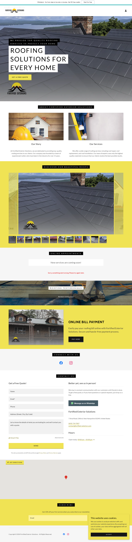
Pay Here (76, 339)
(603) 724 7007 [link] (73, 423)
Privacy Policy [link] (43, 453)
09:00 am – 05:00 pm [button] (85, 440)
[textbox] (36, 391)
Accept (109, 534)
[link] (14, 10)
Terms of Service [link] (53, 453)
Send (36, 446)
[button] (126, 11)
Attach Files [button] (14, 438)
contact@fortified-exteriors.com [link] (79, 426)
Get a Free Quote (20, 77)
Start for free (88, 2)
